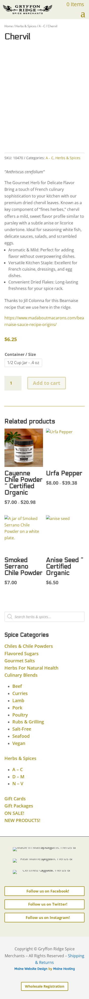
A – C (17, 769)
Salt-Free (21, 729)
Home (8, 26)
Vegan (18, 743)
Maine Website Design (30, 969)
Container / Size (20, 354)
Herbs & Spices (25, 26)
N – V (17, 783)
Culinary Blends (21, 675)
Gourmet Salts (19, 661)
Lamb (18, 700)
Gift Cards (15, 799)
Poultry (20, 715)
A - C (42, 26)
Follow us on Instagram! (48, 917)
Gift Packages (18, 806)
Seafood (21, 736)
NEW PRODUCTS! (22, 820)
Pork (17, 708)
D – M (18, 777)
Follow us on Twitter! (47, 904)
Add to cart (46, 383)
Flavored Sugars (21, 653)
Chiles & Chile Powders (28, 646)
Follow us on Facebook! (47, 891)
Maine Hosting (64, 969)
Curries (20, 693)
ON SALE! (14, 813)
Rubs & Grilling (28, 722)
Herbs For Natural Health (31, 668)
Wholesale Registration (44, 986)
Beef (17, 686)
